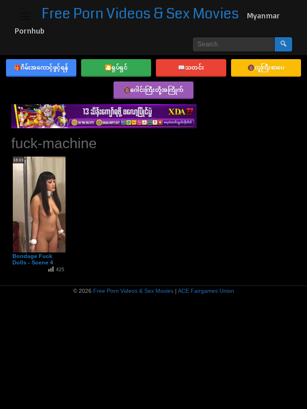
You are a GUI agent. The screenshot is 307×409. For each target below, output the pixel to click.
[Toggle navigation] (25, 16)
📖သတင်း (191, 67)
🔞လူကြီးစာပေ (266, 67)
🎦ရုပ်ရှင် (116, 67)
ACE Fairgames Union (206, 291)
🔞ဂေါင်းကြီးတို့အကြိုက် (154, 89)
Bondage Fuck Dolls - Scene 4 (32, 259)
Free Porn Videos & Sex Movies (140, 14)
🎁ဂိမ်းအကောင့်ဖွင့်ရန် (41, 67)
